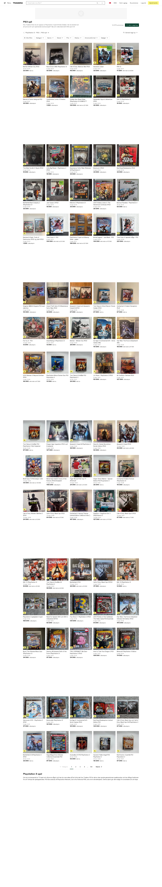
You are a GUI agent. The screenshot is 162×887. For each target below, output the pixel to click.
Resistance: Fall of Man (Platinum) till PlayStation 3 (80, 169)
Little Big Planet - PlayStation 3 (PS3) (56, 169)
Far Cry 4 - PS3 (28, 341)
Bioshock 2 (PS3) (98, 168)
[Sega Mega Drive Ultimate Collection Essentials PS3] (57, 742)
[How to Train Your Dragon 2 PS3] (104, 639)
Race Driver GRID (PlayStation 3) (56, 66)
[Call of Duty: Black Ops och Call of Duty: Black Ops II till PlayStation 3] (128, 707)
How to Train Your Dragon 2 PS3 (103, 651)
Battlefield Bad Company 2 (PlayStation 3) (31, 203)
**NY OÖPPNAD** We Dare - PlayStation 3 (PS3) (79, 652)
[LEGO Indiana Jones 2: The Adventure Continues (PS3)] (104, 190)
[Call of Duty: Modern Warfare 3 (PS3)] (34, 501)
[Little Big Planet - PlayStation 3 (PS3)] (57, 155)
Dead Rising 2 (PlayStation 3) (55, 341)
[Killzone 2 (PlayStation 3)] (81, 190)
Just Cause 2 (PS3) (52, 202)
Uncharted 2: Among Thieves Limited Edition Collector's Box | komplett (80, 514)
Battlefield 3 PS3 (75, 582)
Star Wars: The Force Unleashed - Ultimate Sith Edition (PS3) (127, 618)
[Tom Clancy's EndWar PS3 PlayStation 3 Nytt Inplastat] (34, 431)
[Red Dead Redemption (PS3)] (128, 155)
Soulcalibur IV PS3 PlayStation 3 (80, 755)
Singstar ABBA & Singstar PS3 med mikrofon (34, 307)
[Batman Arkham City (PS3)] (34, 54)
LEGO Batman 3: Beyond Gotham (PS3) (33, 376)
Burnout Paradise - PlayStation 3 (127, 202)
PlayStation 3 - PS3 (32, 32)
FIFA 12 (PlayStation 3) (124, 99)
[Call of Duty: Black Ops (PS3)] (57, 501)
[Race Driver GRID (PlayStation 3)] (57, 54)
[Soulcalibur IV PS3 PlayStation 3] (81, 742)
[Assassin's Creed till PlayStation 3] (81, 431)
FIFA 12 (119, 66)
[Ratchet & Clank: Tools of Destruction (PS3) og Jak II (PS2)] (34, 225)
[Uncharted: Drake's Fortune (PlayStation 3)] (128, 466)
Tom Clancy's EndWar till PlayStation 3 (54, 583)
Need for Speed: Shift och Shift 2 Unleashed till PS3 (57, 618)
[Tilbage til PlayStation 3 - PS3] (23, 32)
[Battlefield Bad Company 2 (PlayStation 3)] (34, 190)
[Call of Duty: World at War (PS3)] (81, 54)
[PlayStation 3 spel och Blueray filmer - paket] (81, 225)
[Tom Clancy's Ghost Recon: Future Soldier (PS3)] (104, 293)
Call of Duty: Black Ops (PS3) (55, 513)
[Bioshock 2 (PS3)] (104, 155)
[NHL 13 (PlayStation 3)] (34, 569)
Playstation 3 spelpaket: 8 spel (32, 617)
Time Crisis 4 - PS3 (52, 237)
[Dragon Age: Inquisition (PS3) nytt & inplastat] (57, 431)
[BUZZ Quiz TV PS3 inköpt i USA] (34, 466)
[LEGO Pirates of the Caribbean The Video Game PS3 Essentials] (104, 604)
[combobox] (62, 3)
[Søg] (97, 3)
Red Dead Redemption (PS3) (126, 168)
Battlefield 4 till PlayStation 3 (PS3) (32, 756)
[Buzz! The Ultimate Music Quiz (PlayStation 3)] (34, 639)
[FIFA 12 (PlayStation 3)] (128, 86)
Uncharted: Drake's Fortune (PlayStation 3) (125, 480)
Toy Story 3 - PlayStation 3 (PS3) (80, 617)
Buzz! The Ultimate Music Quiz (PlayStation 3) (32, 652)
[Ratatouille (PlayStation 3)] (57, 707)
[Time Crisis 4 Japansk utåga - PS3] (128, 225)
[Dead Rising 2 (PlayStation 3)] (57, 328)
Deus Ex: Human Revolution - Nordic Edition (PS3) (102, 445)
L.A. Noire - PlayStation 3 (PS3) (103, 375)
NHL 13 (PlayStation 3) (30, 582)
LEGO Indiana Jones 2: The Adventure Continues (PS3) (102, 203)
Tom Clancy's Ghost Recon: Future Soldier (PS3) (104, 307)
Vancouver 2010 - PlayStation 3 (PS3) (33, 721)
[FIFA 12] (128, 54)
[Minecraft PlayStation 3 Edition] (128, 639)
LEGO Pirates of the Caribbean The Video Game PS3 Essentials (103, 618)
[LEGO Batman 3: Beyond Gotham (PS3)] (34, 363)
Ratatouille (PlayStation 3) (54, 720)
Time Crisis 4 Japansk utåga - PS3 (127, 237)
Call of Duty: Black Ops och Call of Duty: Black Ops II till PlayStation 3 (127, 721)
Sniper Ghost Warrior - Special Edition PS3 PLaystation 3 (102, 480)
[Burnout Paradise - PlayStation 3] (128, 190)
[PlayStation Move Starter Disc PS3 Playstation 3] (57, 363)
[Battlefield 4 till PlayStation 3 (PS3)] (34, 742)
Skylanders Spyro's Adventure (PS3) (102, 100)
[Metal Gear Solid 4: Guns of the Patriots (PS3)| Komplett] (57, 466)
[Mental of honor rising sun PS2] (34, 86)
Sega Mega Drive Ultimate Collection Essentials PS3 (54, 756)
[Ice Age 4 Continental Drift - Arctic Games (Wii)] (104, 328)
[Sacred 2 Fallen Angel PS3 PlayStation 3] (104, 742)
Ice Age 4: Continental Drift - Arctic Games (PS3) (79, 721)
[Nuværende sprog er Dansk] (110, 3)
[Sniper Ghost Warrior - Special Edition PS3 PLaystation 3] (104, 466)
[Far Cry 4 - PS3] (34, 328)
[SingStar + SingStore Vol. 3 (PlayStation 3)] (104, 501)
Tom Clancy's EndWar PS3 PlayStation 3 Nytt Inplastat (31, 445)
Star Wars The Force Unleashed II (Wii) (127, 341)
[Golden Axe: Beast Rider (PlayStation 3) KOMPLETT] (81, 86)
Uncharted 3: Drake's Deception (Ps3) (127, 307)
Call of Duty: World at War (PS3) (80, 66)
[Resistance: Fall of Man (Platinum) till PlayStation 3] (81, 155)
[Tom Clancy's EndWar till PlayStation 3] (57, 569)
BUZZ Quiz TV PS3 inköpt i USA (33, 479)
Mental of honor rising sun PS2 (32, 99)
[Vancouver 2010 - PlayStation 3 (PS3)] (34, 707)
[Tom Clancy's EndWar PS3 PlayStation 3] (81, 363)
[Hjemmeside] (18, 3)
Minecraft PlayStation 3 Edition (126, 651)
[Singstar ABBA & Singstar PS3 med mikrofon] (34, 293)
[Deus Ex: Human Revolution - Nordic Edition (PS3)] (104, 431)
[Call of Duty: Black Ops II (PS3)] (128, 501)
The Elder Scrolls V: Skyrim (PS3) (33, 168)
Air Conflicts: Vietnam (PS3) (125, 375)
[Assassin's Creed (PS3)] (128, 431)
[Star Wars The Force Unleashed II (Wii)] (128, 328)
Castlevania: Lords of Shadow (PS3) (55, 100)
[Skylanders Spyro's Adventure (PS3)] (104, 86)
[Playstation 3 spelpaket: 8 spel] (34, 604)
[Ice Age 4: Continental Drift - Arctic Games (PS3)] (81, 707)
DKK (115, 3)
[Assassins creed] (104, 54)
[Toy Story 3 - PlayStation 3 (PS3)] (81, 604)
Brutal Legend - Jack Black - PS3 (103, 237)
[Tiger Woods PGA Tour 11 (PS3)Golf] (81, 466)
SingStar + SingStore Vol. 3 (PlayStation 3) (101, 514)
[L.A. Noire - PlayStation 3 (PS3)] (104, 363)
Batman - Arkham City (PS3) (78, 341)
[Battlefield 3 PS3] (81, 569)
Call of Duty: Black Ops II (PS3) (126, 513)
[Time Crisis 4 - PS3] (57, 225)
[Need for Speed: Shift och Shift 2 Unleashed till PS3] (57, 604)
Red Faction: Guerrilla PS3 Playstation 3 (125, 756)
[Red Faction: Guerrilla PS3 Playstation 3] (128, 742)
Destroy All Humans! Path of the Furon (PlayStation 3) (56, 652)
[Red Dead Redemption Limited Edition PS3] (104, 707)
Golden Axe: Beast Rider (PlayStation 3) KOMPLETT (78, 100)
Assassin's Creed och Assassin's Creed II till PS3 (80, 307)
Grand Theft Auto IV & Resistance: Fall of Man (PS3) (57, 307)
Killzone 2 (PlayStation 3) (78, 202)
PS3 (90, 777)
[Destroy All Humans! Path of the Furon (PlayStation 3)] (57, 639)
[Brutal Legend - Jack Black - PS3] (104, 225)
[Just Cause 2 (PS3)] (57, 190)
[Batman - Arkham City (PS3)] (81, 328)
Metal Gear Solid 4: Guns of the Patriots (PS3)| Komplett (56, 480)
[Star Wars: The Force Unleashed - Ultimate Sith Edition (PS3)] (128, 604)
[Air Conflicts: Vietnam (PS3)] (128, 363)
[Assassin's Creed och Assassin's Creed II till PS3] (81, 293)
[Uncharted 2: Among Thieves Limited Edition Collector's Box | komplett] (81, 501)
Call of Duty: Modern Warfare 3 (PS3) (33, 514)
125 (91, 767)
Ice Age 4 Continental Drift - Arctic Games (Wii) (104, 341)
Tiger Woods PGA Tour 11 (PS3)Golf (78, 480)
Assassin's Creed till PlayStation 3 (80, 444)
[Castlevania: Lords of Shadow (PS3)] (57, 86)
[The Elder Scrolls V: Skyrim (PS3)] (34, 155)
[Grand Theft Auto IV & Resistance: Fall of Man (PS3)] (57, 293)
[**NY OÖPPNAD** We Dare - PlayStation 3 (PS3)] (81, 639)
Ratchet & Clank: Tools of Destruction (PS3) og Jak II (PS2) (33, 238)
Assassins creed (98, 66)
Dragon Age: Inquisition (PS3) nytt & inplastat (57, 445)
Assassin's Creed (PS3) (124, 444)
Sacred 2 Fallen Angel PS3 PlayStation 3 (101, 756)
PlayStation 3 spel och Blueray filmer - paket (79, 238)
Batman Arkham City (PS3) (31, 66)
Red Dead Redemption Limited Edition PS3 (103, 721)
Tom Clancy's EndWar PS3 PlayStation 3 (78, 376)
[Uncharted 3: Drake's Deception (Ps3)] (128, 293)
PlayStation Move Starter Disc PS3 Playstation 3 (57, 376)
